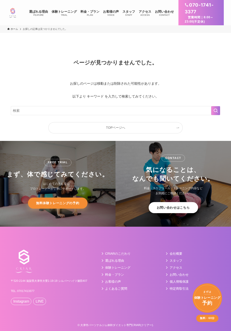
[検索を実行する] (215, 110)
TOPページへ (115, 127)
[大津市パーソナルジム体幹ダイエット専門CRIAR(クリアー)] (12, 13)
